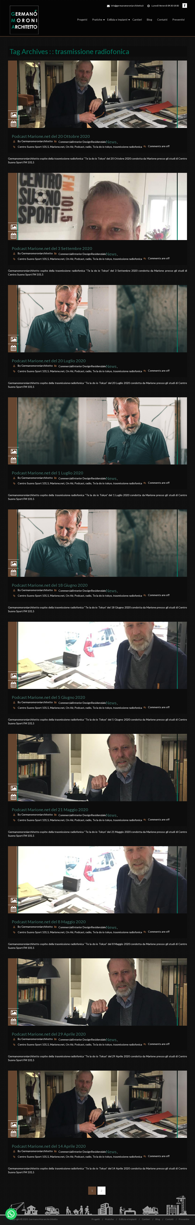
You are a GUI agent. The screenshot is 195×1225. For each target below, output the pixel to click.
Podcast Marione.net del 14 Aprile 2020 (49, 1146)
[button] (11, 1214)
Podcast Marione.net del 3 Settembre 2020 (52, 248)
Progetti (82, 19)
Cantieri (137, 19)
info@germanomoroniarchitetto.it (127, 5)
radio (88, 146)
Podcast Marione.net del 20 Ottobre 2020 (51, 136)
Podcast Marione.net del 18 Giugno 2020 (50, 585)
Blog (149, 19)
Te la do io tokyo (102, 146)
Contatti (162, 19)
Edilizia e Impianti (117, 19)
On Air (69, 146)
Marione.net (57, 146)
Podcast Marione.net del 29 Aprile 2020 (49, 1034)
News (111, 141)
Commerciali (65, 141)
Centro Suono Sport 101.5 (33, 146)
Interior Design (82, 141)
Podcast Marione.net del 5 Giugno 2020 (48, 697)
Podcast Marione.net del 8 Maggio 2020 (49, 921)
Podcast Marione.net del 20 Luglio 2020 (49, 360)
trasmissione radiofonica (127, 146)
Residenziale (98, 141)
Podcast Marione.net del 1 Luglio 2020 (47, 472)
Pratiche (97, 19)
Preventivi (178, 19)
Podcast (79, 146)
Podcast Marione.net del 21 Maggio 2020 (50, 809)
